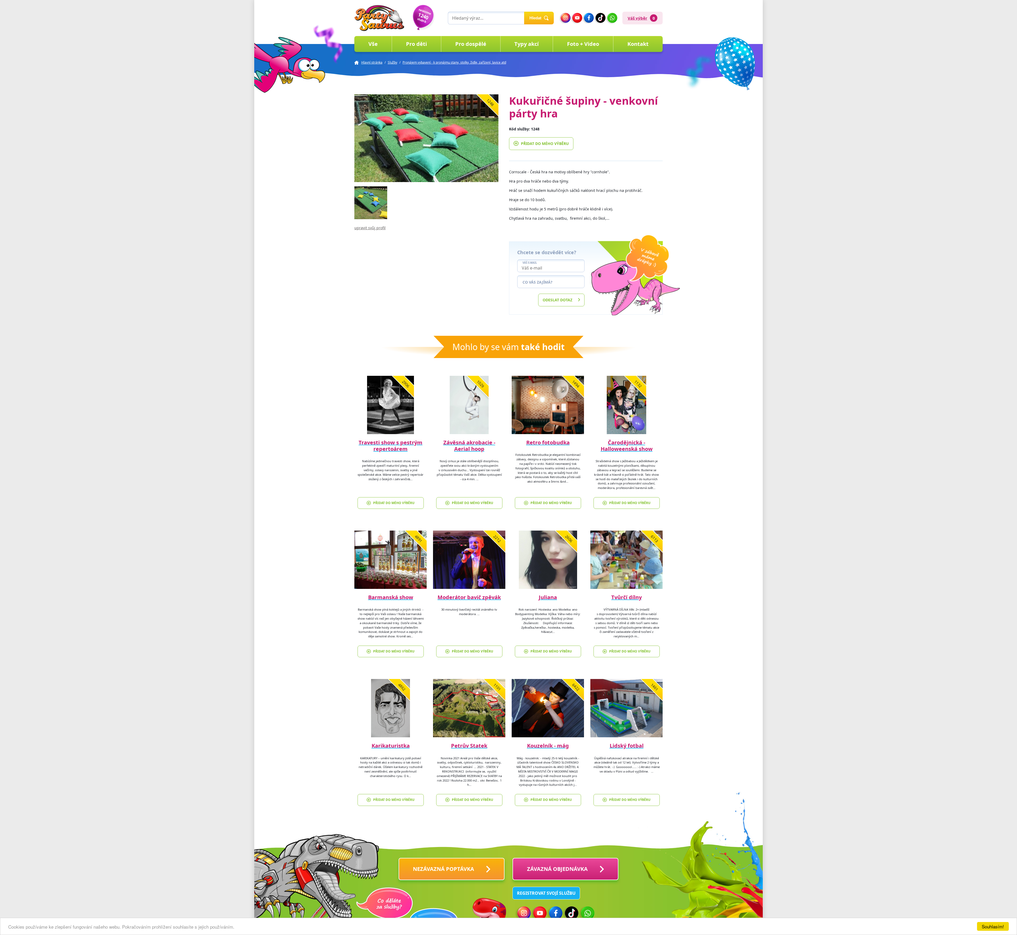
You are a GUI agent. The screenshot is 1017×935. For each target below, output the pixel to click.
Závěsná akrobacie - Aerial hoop (469, 445)
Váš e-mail (530, 262)
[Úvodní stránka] (379, 18)
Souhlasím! (993, 926)
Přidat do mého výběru (545, 143)
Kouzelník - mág (548, 745)
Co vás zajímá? (537, 282)
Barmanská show (390, 597)
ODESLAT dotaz (557, 299)
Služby (392, 62)
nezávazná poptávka (443, 868)
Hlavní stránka (371, 62)
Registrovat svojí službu (546, 893)
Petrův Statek (469, 745)
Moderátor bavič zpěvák (469, 597)
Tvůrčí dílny (626, 597)
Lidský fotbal (627, 745)
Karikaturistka (391, 745)
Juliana (548, 597)
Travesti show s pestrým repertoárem (390, 445)
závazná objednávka (557, 868)
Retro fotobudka (548, 442)
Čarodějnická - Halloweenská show (627, 445)
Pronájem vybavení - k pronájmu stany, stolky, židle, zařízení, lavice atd (454, 62)
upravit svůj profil (370, 227)
